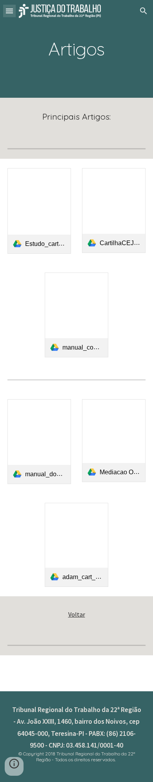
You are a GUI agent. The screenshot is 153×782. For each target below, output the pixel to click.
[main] (76, 49)
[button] (9, 11)
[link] (39, 211)
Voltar (76, 614)
